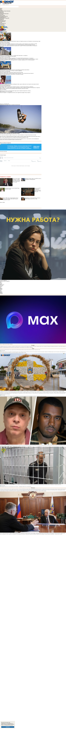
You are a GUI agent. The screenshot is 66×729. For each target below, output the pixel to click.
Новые (1, 160)
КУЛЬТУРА (1, 14)
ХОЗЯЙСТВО (2, 24)
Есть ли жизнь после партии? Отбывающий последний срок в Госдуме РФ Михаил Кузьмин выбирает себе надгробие (18, 45)
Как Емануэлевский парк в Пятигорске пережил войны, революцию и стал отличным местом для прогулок (17, 73)
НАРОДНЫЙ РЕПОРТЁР (4, 16)
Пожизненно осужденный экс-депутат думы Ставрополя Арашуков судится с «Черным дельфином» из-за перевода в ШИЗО (16, 484)
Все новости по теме (3, 57)
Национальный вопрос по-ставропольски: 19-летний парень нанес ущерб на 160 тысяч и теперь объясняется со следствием (46, 391)
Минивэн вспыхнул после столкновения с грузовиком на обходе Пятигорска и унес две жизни (13, 346)
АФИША (1, 10)
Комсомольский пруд (3, 151)
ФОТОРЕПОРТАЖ (3, 23)
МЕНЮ (1, 8)
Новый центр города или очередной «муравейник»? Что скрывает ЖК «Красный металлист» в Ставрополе (16, 58)
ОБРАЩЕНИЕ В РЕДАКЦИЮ (4, 18)
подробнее (7, 281)
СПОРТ (1, 22)
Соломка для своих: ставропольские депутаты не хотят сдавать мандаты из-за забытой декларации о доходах (17, 44)
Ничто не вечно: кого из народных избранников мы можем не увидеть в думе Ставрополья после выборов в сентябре (18, 43)
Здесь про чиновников (3, 32)
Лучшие (5, 160)
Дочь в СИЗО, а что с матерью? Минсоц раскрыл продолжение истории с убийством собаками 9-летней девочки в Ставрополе (20, 87)
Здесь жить (2, 46)
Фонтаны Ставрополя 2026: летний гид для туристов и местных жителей (11, 72)
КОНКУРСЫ (2, 12)
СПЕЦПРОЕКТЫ (2, 21)
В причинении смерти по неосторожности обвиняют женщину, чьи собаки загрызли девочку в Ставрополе (16, 86)
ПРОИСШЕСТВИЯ (3, 20)
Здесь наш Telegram (3, 89)
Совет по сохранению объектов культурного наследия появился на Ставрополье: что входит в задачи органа (47, 484)
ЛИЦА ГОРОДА (2, 15)
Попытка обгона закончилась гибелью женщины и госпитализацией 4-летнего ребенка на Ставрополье (20, 347)
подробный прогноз (3, 281)
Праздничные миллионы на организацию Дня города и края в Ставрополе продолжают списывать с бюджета (15, 391)
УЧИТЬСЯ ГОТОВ (5, 27)
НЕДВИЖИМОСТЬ (3, 17)
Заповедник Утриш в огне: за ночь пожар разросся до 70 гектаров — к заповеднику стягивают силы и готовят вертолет (16, 486)
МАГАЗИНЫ (5, 31)
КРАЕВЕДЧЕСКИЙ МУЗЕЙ (4, 13)
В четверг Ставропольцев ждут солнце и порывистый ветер (8, 349)
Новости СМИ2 (2, 202)
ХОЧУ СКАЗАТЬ (2, 25)
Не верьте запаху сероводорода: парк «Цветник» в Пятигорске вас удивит (11, 74)
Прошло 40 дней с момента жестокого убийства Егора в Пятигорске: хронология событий (14, 88)
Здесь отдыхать (2, 60)
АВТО (1, 9)
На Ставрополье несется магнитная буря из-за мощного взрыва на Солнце (16, 352)
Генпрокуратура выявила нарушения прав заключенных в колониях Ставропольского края (29, 349)
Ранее (9, 160)
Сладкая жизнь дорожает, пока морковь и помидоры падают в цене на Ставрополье (36, 346)
